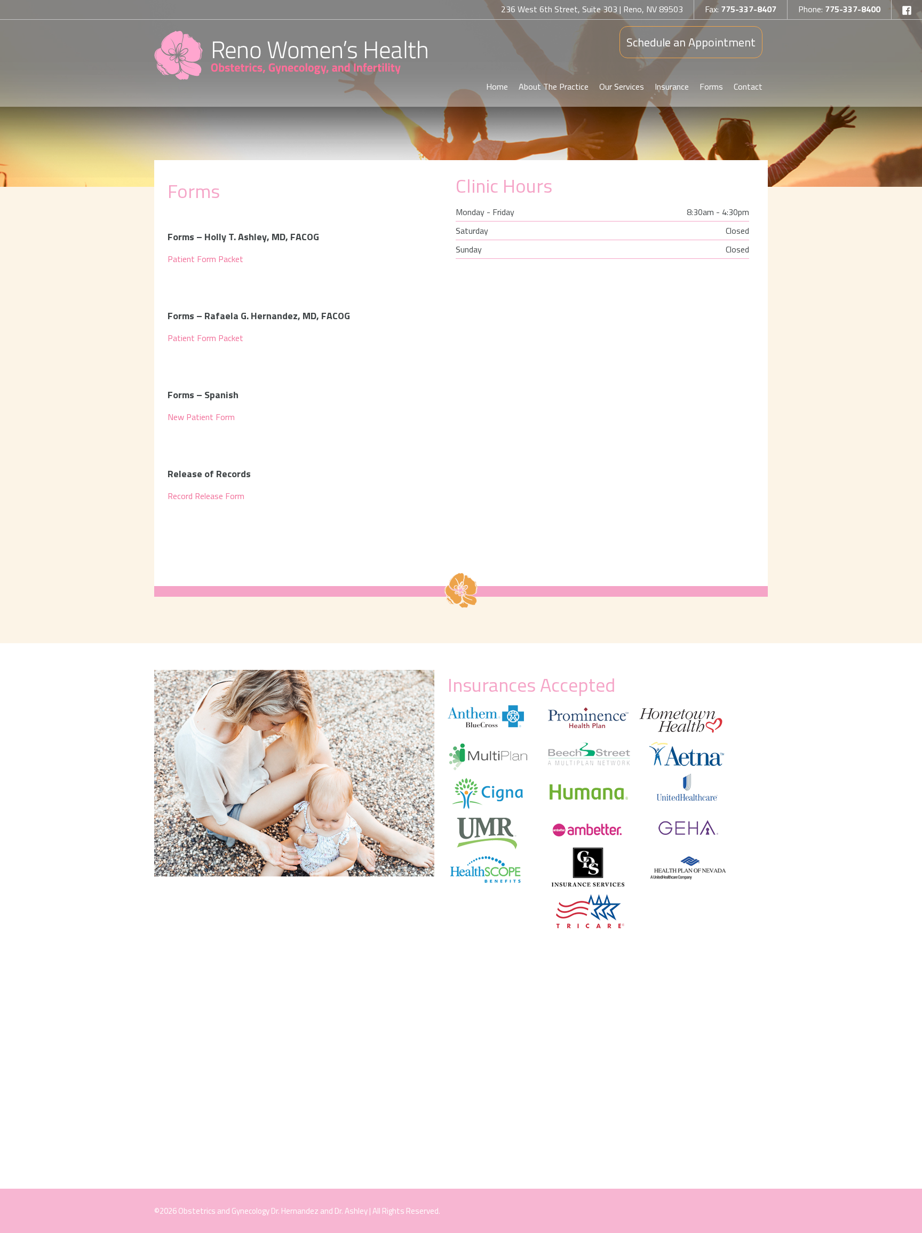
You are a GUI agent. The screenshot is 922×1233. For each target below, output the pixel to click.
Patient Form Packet (205, 258)
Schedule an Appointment (691, 42)
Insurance (672, 86)
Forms (711, 86)
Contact (748, 86)
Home (497, 86)
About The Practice (554, 86)
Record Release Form (206, 495)
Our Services (621, 86)
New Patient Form (201, 416)
